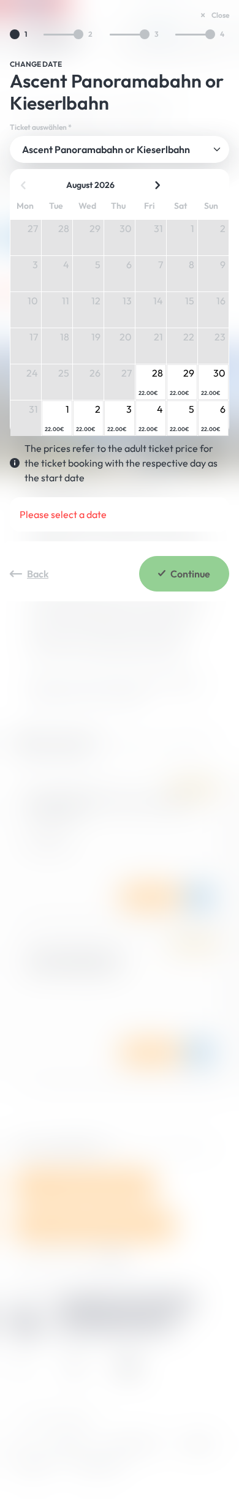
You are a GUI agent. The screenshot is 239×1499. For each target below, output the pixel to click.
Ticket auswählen (41, 127)
